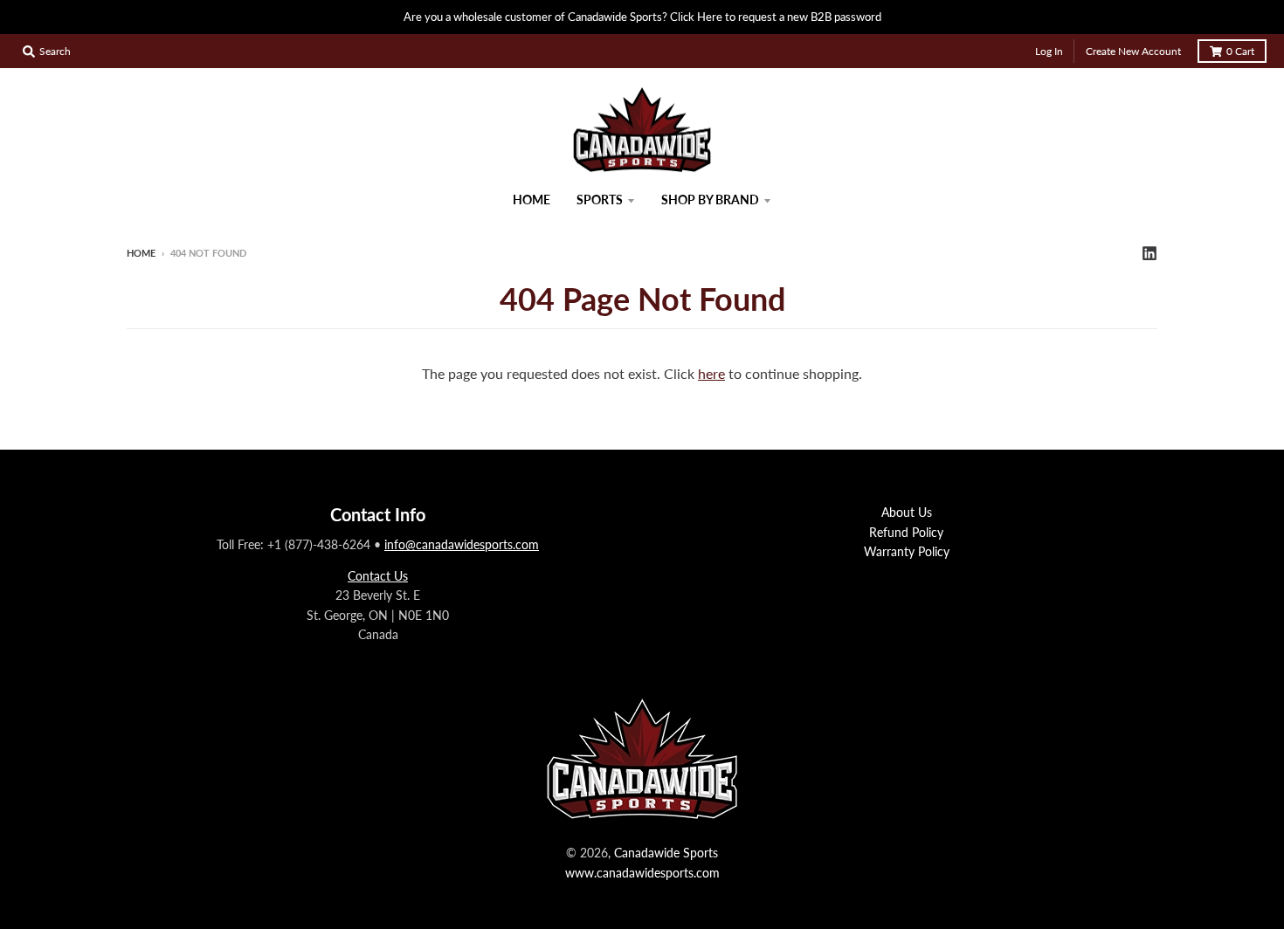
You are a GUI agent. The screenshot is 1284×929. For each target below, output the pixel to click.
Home (141, 252)
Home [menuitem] (531, 199)
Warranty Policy (906, 551)
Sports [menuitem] (599, 199)
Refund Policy (906, 532)
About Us (906, 512)
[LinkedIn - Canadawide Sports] (1149, 252)
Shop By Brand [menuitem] (710, 199)
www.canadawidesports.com (642, 872)
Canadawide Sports (666, 852)
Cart (1240, 51)
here (711, 373)
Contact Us (378, 575)
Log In (1049, 51)
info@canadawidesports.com (461, 544)
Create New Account (1133, 51)
